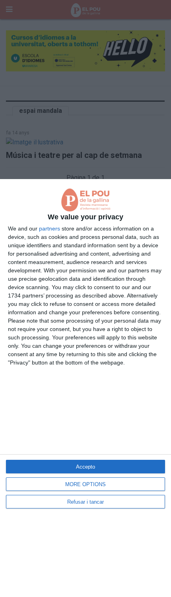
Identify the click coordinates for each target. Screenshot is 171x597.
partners (49, 228)
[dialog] (85, 388)
